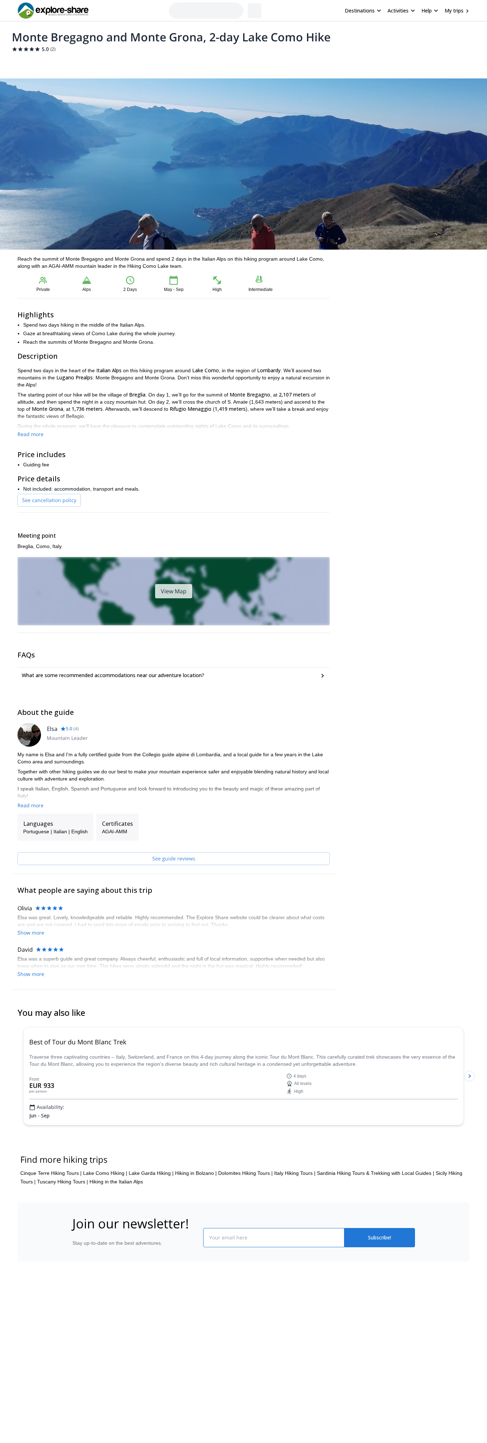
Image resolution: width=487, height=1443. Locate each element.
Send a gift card (89, 1434)
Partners (80, 1387)
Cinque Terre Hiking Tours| (51, 1224)
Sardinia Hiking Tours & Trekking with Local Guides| (375, 1224)
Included (108, 63)
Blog (248, 1372)
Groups (83, 63)
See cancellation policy (49, 500)
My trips (454, 10)
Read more (30, 434)
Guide (132, 63)
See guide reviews (173, 858)
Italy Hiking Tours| (295, 1224)
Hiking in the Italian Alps (116, 1233)
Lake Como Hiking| (105, 1224)
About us (81, 1372)
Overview (25, 63)
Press (77, 1403)
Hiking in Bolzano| (196, 1224)
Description (55, 63)
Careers (80, 1419)
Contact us (169, 1386)
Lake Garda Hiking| (151, 1224)
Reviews (155, 63)
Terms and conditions (181, 1417)
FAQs (163, 1401)
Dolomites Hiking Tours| (245, 1224)
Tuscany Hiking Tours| (62, 1233)
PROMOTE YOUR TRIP (362, 1370)
